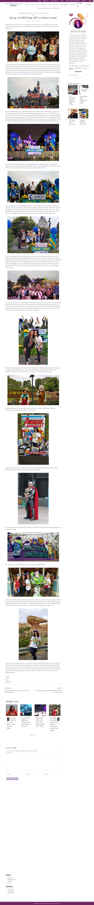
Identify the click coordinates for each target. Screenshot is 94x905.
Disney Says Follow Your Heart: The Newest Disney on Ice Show (40, 722)
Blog (27, 4)
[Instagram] (80, 3)
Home (39, 1)
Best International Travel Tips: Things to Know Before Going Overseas (72, 100)
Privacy (84, 1)
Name (9, 774)
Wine (32, 4)
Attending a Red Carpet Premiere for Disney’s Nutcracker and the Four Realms (54, 724)
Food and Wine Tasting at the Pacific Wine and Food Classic (17, 690)
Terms (90, 1)
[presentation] (12, 710)
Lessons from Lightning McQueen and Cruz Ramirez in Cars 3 (25, 722)
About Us (45, 1)
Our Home (73, 4)
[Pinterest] (77, 6)
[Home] (18, 13)
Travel (37, 4)
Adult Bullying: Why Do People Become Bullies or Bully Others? (48, 690)
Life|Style (44, 4)
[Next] (58, 719)
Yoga (49, 4)
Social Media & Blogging (72, 1)
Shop (62, 1)
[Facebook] (77, 3)
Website (46, 774)
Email (28, 774)
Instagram (11, 891)
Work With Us (54, 1)
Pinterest (11, 893)
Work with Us (12, 879)
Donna (29, 21)
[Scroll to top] (90, 901)
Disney (33, 15)
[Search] (86, 75)
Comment (9, 752)
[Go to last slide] (8, 719)
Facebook (11, 889)
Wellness (55, 4)
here (57, 304)
